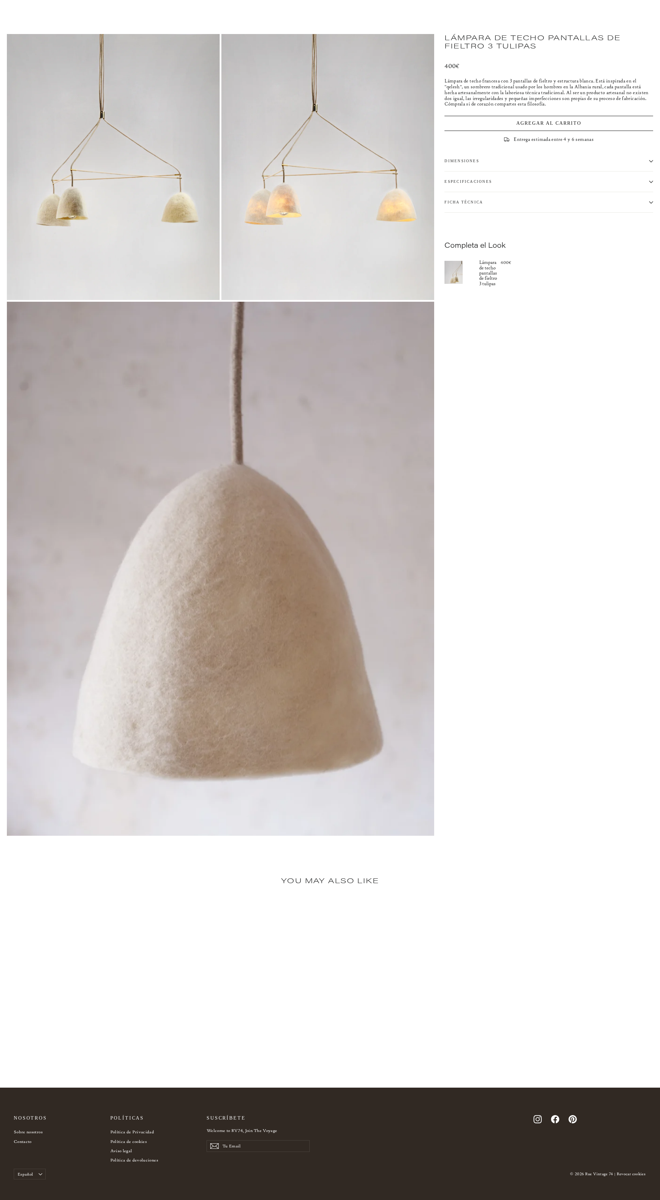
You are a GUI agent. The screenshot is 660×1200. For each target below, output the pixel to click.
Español (25, 1174)
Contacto (23, 1141)
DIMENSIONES (461, 161)
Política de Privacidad (132, 1131)
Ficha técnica (463, 202)
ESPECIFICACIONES (468, 181)
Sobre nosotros (28, 1131)
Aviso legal (121, 1150)
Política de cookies (128, 1141)
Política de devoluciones (134, 1160)
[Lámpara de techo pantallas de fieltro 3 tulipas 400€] (461, 272)
